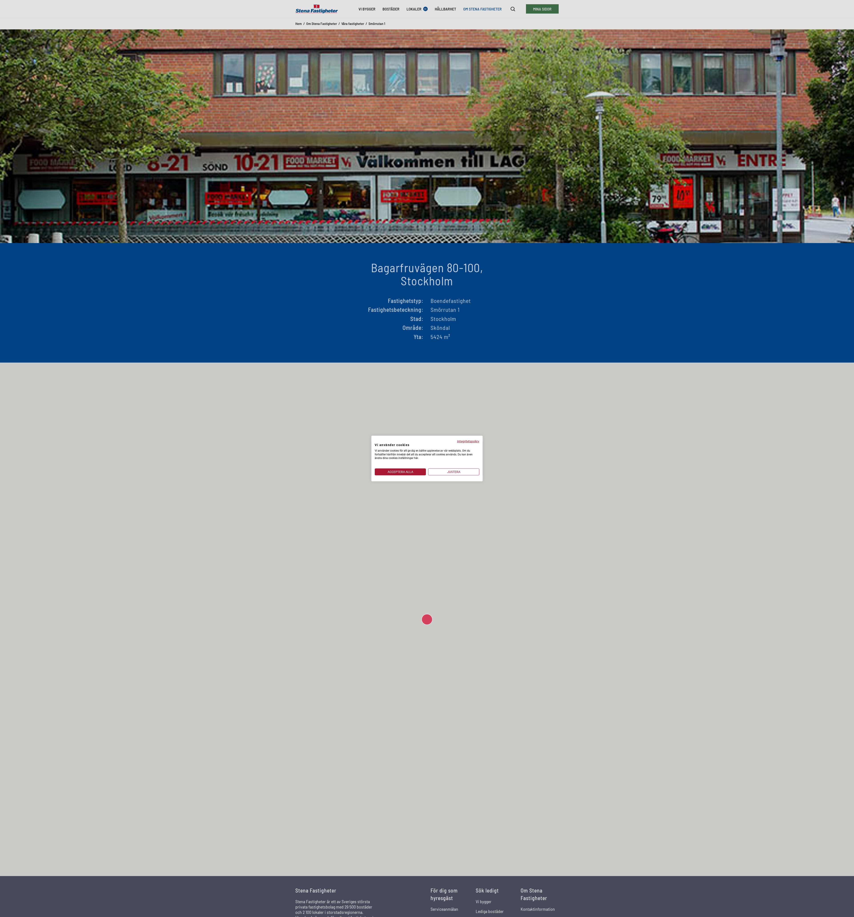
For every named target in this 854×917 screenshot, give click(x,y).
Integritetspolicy (468, 441)
